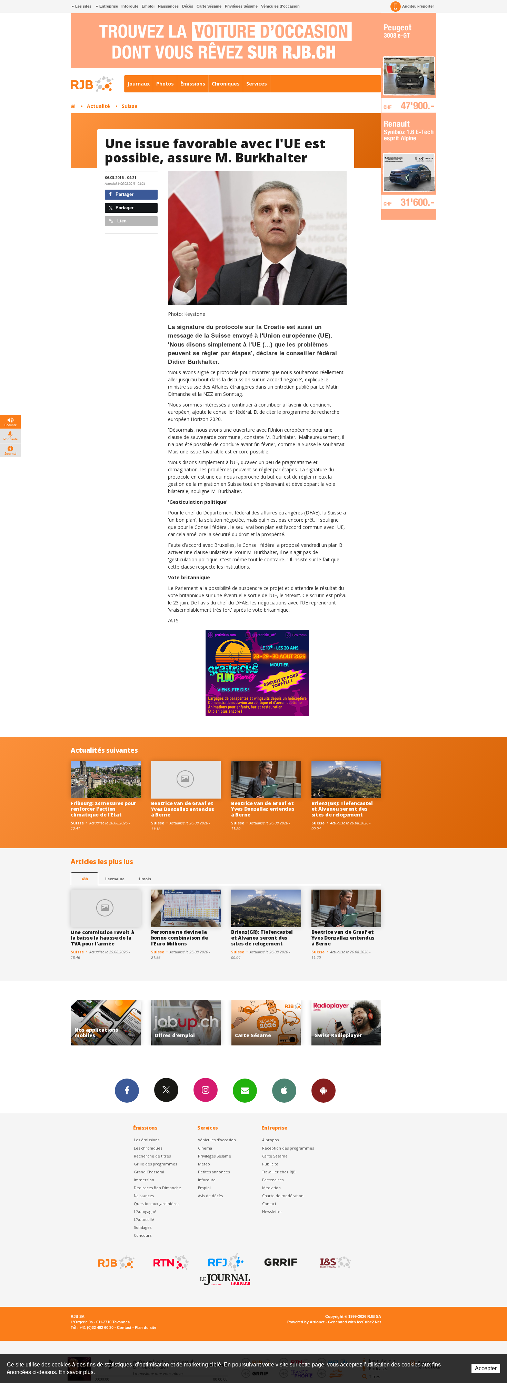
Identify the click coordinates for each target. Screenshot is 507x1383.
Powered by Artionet (306, 1322)
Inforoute (129, 6)
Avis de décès (210, 1195)
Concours (142, 1235)
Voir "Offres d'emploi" (108, 1023)
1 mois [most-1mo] (144, 878)
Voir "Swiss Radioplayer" (268, 1023)
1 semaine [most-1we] (115, 878)
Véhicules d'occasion (280, 6)
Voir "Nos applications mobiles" (349, 1023)
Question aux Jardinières (156, 1203)
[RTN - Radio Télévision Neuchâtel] (170, 1262)
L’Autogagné (145, 1211)
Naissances (168, 6)
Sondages (142, 1227)
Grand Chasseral (149, 1172)
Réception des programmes (288, 1148)
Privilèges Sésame (241, 6)
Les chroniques (148, 1148)
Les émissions (146, 1140)
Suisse (130, 106)
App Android (323, 1091)
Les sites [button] (82, 6)
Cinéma (205, 1148)
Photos (165, 83)
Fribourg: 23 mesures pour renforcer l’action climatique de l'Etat (103, 809)
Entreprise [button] (108, 6)
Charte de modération (283, 1195)
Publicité (270, 1164)
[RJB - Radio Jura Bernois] (115, 1262)
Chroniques (226, 83)
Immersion (144, 1179)
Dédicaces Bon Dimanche (157, 1187)
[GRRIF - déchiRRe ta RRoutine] (280, 1262)
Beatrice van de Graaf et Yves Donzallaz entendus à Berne (183, 809)
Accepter (486, 1368)
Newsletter (272, 1211)
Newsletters (245, 1091)
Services (256, 83)
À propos (270, 1140)
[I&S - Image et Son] (335, 1262)
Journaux (139, 83)
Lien (121, 220)
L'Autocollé (144, 1219)
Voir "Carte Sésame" (188, 1023)
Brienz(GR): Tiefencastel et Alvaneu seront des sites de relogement (342, 809)
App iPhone (284, 1091)
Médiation (271, 1187)
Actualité (98, 106)
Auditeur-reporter (418, 6)
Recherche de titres (152, 1156)
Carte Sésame (209, 6)
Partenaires (273, 1179)
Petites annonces (214, 1172)
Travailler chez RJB (279, 1172)
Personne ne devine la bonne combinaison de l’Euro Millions (179, 938)
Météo (204, 1164)
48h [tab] (84, 878)
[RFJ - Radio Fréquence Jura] (225, 1262)
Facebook (127, 1091)
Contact (269, 1203)
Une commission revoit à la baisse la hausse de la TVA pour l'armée (102, 938)
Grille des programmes (155, 1164)
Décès (187, 6)
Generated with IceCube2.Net (354, 1322)
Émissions (192, 83)
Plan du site (145, 1327)
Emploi (148, 6)
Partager (123, 194)
